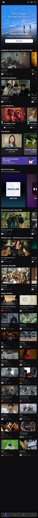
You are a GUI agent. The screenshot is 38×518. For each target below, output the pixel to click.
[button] (16, 46)
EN (32, 2)
